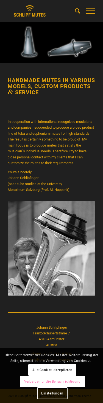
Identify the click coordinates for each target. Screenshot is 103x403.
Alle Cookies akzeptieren (52, 370)
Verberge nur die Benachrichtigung (52, 381)
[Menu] (87, 11)
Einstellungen (52, 393)
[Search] (74, 11)
